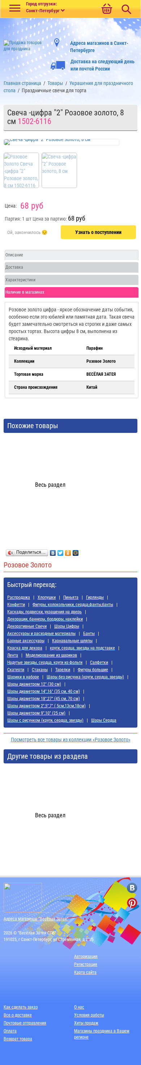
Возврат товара (18, 1038)
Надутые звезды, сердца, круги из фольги (44, 662)
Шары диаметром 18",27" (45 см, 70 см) (43, 698)
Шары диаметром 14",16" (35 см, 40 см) (43, 691)
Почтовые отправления (25, 1023)
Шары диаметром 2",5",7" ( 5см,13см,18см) (46, 705)
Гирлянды (95, 597)
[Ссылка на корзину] (107, 9)
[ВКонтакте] (53, 551)
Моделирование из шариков (51, 655)
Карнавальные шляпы (72, 640)
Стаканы (40, 669)
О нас (79, 1007)
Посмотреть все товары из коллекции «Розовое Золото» (71, 739)
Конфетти (16, 604)
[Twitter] (60, 551)
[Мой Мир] (76, 551)
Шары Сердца (103, 720)
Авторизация (86, 956)
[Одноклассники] (68, 551)
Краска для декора (24, 648)
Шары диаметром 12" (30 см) (34, 684)
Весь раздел (50, 484)
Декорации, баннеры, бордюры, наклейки (45, 619)
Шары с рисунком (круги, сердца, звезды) (45, 720)
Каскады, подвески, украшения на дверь (44, 611)
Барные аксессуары (25, 640)
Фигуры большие (93, 669)
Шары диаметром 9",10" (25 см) (36, 713)
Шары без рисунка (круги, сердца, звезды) (85, 677)
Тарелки (62, 669)
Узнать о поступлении (98, 232)
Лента (12, 655)
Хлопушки (47, 597)
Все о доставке (18, 1015)
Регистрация (85, 964)
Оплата (10, 1031)
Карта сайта (85, 972)
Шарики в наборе (23, 677)
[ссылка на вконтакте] (132, 888)
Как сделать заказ (21, 1007)
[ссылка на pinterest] (132, 903)
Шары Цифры (66, 626)
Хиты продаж (86, 1023)
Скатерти (15, 669)
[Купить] (27, 232)
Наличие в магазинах (24, 292)
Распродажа (18, 597)
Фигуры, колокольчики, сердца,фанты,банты (73, 604)
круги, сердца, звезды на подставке (82, 648)
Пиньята (70, 597)
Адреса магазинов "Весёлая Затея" (36, 918)
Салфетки (99, 662)
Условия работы (89, 1015)
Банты (89, 633)
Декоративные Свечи (27, 626)
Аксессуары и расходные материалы (41, 633)
